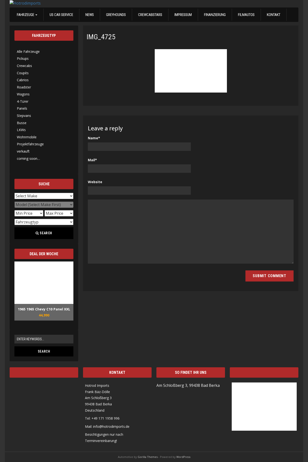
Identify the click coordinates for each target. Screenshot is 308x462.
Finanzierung (215, 15)
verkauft (23, 151)
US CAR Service (61, 15)
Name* (94, 138)
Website (95, 182)
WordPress (183, 457)
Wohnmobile (27, 137)
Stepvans (24, 115)
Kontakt (273, 15)
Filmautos (246, 15)
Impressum (183, 15)
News (89, 15)
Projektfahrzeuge (30, 144)
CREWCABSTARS (150, 15)
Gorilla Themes (148, 457)
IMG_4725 (101, 37)
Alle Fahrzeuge (28, 51)
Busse (21, 123)
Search (45, 233)
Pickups (23, 58)
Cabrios (23, 80)
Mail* (92, 160)
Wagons (23, 94)
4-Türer (22, 101)
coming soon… (28, 158)
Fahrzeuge (26, 15)
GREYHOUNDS (116, 15)
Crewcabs (24, 65)
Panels (22, 108)
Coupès (23, 73)
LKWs (21, 129)
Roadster (24, 87)
